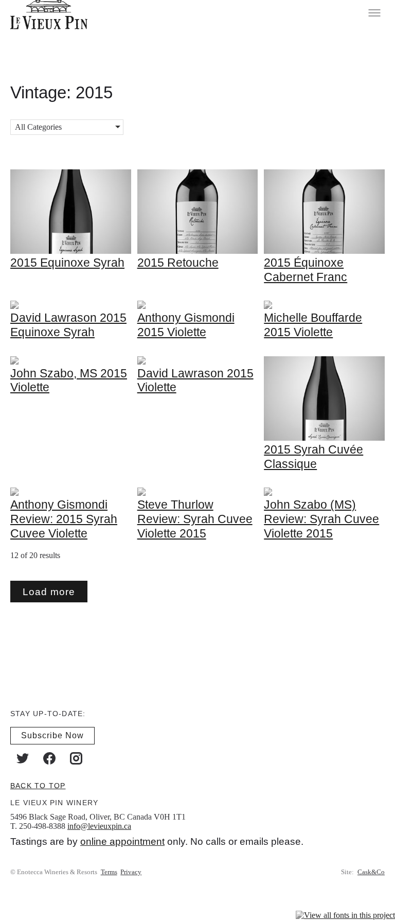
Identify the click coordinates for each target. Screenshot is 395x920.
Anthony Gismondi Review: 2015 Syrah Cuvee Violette (63, 519)
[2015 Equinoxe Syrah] (70, 251)
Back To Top (37, 786)
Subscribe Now (52, 735)
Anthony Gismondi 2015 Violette (186, 325)
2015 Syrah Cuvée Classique (313, 457)
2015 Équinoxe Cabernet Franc (305, 270)
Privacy (130, 872)
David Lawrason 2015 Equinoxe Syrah (68, 325)
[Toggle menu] (374, 13)
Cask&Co (371, 872)
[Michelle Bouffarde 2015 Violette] (268, 306)
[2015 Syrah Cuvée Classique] (324, 437)
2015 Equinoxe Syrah (67, 262)
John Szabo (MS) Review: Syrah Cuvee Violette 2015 (321, 519)
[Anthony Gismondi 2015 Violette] (141, 306)
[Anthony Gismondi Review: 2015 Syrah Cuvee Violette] (14, 493)
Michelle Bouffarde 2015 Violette (313, 325)
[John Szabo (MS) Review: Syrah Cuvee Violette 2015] (268, 493)
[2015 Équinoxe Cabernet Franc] (324, 251)
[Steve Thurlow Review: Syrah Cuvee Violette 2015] (141, 493)
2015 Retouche (178, 262)
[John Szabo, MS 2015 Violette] (14, 361)
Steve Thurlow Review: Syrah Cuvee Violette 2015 (195, 519)
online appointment (122, 841)
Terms (109, 872)
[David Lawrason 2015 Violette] (141, 361)
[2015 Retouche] (197, 251)
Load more (49, 591)
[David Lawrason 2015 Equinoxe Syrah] (14, 306)
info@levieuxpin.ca (99, 826)
